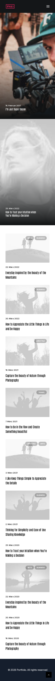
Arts (30, 238)
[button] (48, 6)
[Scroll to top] (49, 674)
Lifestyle (40, 341)
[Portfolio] (10, 6)
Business (41, 238)
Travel (41, 392)
